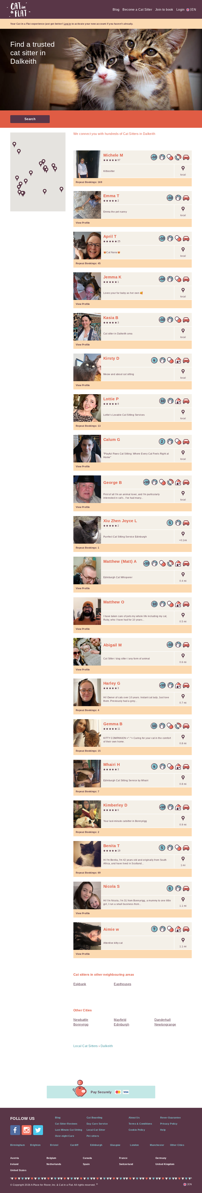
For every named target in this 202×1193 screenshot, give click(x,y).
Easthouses (122, 984)
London (134, 1145)
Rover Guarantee (170, 1117)
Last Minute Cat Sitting (68, 1130)
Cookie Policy (137, 1130)
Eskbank (79, 984)
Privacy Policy (169, 1123)
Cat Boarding (94, 1117)
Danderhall (162, 1019)
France (123, 1158)
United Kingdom (165, 1164)
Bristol (54, 1145)
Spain (86, 1164)
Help (163, 1130)
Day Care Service (97, 1123)
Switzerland (126, 1164)
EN (193, 9)
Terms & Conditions (140, 1123)
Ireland (14, 1164)
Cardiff (74, 1145)
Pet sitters (93, 1136)
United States (18, 1170)
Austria (14, 1158)
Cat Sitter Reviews (66, 1123)
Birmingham (17, 1145)
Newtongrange (165, 1024)
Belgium (51, 1158)
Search (30, 119)
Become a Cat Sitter (137, 9)
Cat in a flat (18, 9)
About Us (134, 1117)
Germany (160, 1158)
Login (180, 9)
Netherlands (54, 1164)
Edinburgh (121, 1024)
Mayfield (120, 1019)
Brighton (35, 1145)
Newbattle (80, 1019)
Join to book (164, 9)
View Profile (83, 222)
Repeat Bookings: (89, 182)
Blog (116, 9)
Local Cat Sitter (96, 1130)
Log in (67, 23)
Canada (87, 1158)
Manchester (157, 1145)
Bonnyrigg (81, 1024)
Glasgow (115, 1145)
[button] (30, 173)
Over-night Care (64, 1136)
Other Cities (177, 1145)
